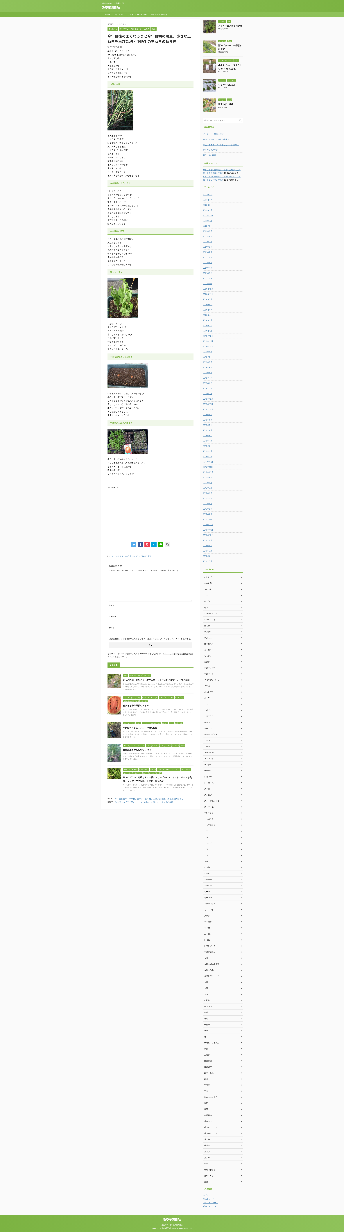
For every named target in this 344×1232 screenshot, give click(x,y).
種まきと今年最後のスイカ (136, 705)
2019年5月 (207, 372)
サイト (111, 627)
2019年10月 (208, 346)
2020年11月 (208, 294)
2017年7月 (207, 488)
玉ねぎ (144, 556)
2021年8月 (207, 247)
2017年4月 (207, 503)
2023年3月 (207, 200)
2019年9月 (207, 352)
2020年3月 (207, 320)
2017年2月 (207, 514)
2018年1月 (207, 456)
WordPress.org (209, 1206)
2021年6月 (207, 257)
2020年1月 (207, 331)
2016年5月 (207, 561)
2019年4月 (207, 378)
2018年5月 (207, 435)
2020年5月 (207, 310)
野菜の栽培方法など (159, 14)
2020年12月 (208, 289)
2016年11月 (208, 530)
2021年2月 (207, 278)
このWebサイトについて (113, 14)
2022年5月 (207, 231)
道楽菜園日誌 (111, 7)
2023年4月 (207, 194)
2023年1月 (207, 210)
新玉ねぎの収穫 (225, 104)
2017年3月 (207, 509)
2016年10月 (208, 535)
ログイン (206, 1195)
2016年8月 (207, 545)
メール (112, 616)
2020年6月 (207, 304)
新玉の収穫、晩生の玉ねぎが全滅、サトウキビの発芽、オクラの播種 (156, 680)
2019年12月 (208, 336)
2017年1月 (207, 519)
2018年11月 (208, 404)
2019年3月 (207, 383)
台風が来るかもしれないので (137, 749)
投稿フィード (208, 1199)
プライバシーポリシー (137, 14)
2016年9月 (207, 540)
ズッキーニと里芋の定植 (230, 25)
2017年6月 (207, 493)
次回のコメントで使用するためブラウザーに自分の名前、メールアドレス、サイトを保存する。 (151, 639)
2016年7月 (207, 551)
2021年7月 (207, 252)
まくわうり (114, 556)
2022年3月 (207, 241)
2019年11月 (208, 341)
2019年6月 (207, 367)
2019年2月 (207, 388)
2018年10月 (208, 409)
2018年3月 (207, 446)
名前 (111, 605)
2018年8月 (207, 420)
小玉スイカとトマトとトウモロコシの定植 (221, 144)
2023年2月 (207, 205)
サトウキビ (124, 556)
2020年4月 (207, 315)
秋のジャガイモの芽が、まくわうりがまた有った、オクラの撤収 (144, 802)
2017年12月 (208, 462)
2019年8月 (207, 357)
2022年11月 (208, 215)
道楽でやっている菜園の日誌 (172, 1225)
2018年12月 (208, 399)
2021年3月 (207, 273)
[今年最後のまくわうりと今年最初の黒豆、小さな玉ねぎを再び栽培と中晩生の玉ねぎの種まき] (154, 544)
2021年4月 (207, 268)
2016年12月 (208, 524)
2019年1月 (207, 393)
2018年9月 (207, 414)
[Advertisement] (128, 510)
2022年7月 (207, 221)
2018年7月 (207, 425)
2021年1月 (207, 283)
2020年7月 (207, 299)
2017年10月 (208, 472)
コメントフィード (210, 1202)
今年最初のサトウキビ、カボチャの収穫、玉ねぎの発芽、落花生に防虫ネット (150, 799)
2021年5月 (207, 262)
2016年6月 (207, 556)
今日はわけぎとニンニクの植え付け (140, 727)
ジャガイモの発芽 (227, 84)
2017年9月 (207, 477)
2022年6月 (207, 226)
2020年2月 (207, 325)
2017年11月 (208, 467)
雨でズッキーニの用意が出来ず (216, 139)
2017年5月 (207, 498)
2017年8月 (207, 483)
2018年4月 (207, 441)
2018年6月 (207, 430)
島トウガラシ (135, 556)
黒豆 (149, 556)
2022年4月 (207, 236)
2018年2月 (207, 451)
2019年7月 (207, 362)
